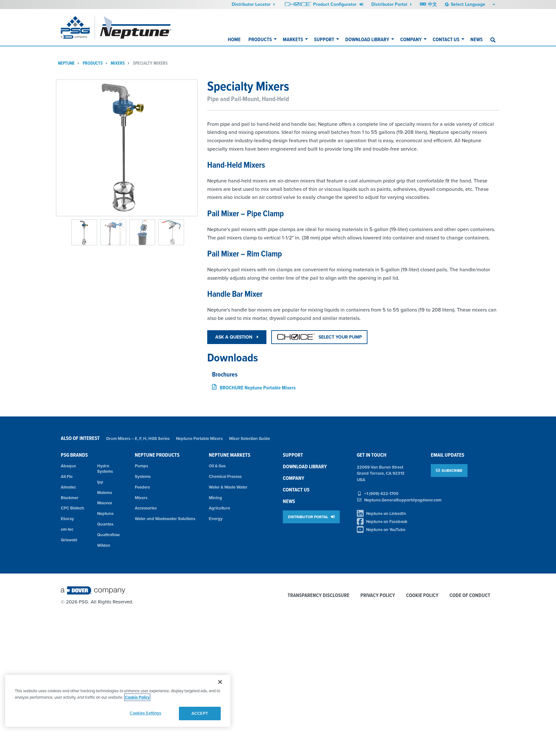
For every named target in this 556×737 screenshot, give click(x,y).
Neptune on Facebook (386, 521)
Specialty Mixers (150, 63)
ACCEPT (199, 713)
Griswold (69, 540)
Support (324, 39)
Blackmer (70, 498)
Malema (104, 493)
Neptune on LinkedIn (386, 513)
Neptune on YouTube (385, 530)
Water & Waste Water (228, 487)
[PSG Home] (78, 27)
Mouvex (104, 503)
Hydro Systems (105, 468)
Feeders (142, 487)
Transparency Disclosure (318, 595)
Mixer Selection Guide (249, 438)
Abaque (68, 466)
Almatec (68, 487)
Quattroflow (108, 535)
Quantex (105, 524)
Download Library (367, 39)
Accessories (146, 508)
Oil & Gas (217, 466)
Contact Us (446, 39)
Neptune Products (157, 455)
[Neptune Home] (136, 27)
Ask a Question (234, 337)
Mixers (118, 63)
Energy (216, 519)
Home (234, 39)
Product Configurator (335, 4)
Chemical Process (225, 476)
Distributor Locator (252, 4)
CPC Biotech (72, 508)
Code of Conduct (469, 595)
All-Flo (66, 476)
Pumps (141, 466)
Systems (143, 476)
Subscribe (451, 470)
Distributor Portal (390, 4)
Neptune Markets (229, 455)
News (476, 39)
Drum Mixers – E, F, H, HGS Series (138, 438)
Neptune (66, 63)
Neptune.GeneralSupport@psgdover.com (402, 500)
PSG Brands (74, 455)
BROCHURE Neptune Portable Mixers (258, 387)
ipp (100, 482)
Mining (215, 498)
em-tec (67, 529)
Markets (293, 39)
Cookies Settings (145, 713)
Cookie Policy (422, 595)
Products (260, 39)
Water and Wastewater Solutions (165, 519)
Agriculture (219, 508)
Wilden (103, 545)
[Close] (220, 682)
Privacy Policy (377, 595)
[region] (117, 701)
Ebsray (67, 519)
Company (411, 39)
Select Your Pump (340, 337)
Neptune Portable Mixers (199, 438)
